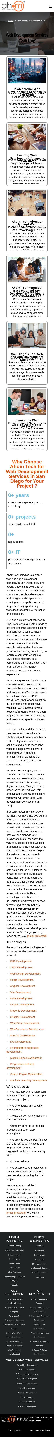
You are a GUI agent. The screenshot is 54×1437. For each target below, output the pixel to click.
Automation (39, 1250)
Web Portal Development (27, 1379)
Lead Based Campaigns (14, 1250)
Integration (39, 1260)
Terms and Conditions (40, 1430)
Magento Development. (23, 1010)
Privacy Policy (15, 1430)
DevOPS (39, 1246)
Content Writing (14, 1246)
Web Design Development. (25, 973)
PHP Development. (21, 961)
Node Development (27, 1402)
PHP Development (27, 1370)
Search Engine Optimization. (26, 1074)
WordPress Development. (25, 1023)
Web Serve (39, 1277)
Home (10, 21)
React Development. (22, 979)
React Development (27, 1388)
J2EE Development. (21, 967)
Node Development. (21, 998)
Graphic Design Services (27, 1383)
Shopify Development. (23, 1017)
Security (14, 1285)
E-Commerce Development (27, 1374)
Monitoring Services (39, 1273)
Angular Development (27, 1393)
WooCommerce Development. (27, 1029)
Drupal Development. (22, 1004)
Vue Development (27, 1397)
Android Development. (23, 1035)
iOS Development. (20, 1041)
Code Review (39, 1255)
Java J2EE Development (27, 1365)
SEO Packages (14, 1272)
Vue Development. (20, 992)
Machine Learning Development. (29, 1080)
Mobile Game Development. (26, 1058)
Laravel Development (27, 1406)
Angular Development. (23, 986)
